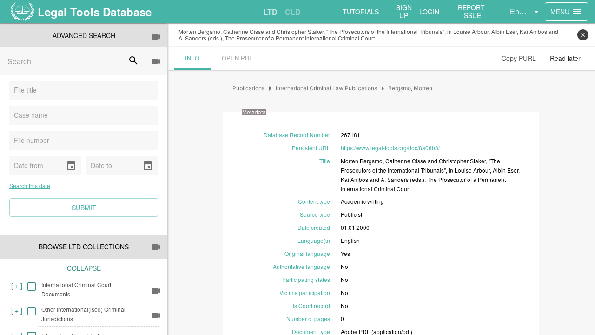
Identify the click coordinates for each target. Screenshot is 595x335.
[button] (526, 11)
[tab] (271, 12)
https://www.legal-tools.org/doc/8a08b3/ (390, 148)
